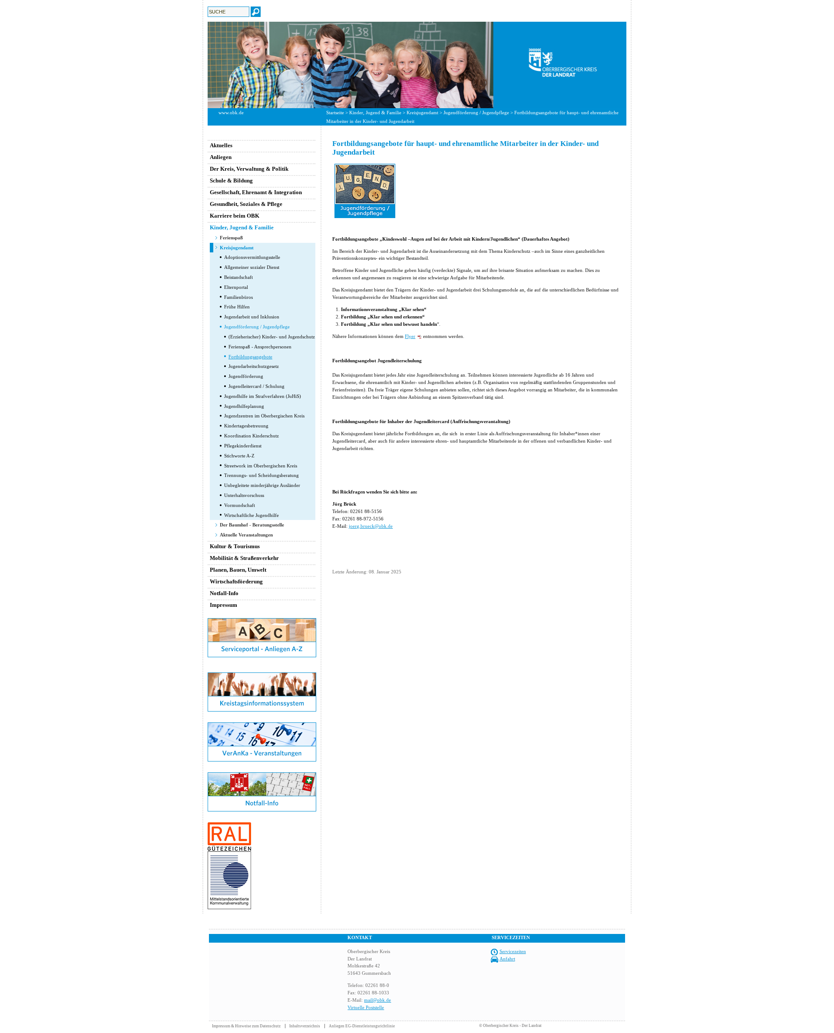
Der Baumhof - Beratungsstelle (252, 524)
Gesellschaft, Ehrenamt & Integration (256, 192)
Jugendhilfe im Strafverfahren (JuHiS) (262, 396)
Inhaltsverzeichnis (304, 1026)
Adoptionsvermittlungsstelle (252, 257)
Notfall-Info (224, 593)
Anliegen (221, 157)
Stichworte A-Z (239, 455)
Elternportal (236, 287)
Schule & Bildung (231, 180)
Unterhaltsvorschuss (244, 495)
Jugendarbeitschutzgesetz (253, 366)
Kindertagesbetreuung (246, 425)
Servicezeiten (513, 951)
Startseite (335, 112)
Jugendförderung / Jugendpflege (476, 112)
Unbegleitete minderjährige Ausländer (262, 485)
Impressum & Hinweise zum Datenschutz (246, 1026)
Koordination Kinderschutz (251, 435)
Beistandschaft (238, 277)
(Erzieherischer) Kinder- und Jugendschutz (271, 336)
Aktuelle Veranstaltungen (246, 534)
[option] (417, 65)
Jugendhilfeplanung (244, 406)
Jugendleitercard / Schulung (256, 386)
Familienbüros (238, 297)
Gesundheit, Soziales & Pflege (246, 204)
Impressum (223, 605)
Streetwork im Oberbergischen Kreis (260, 465)
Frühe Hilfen (237, 306)
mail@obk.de (377, 1000)
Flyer (410, 336)
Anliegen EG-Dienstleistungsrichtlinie (362, 1026)
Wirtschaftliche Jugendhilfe (251, 515)
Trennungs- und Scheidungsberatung (261, 475)
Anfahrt (507, 958)
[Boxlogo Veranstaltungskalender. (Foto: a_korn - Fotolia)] (262, 759)
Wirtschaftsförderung (236, 581)
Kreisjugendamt (422, 112)
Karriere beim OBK (234, 215)
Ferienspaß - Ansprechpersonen (259, 346)
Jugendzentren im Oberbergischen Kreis (264, 415)
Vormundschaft (239, 505)
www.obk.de (231, 112)
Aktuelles (221, 145)
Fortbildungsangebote (250, 356)
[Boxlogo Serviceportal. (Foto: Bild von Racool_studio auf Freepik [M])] (262, 655)
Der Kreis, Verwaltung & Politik (249, 169)
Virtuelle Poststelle (366, 1007)
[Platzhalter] (262, 670)
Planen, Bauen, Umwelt (238, 569)
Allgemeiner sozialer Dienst (251, 267)
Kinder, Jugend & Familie (375, 112)
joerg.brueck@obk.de (371, 526)
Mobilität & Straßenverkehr (244, 558)
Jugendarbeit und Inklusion (251, 316)
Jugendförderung (245, 376)
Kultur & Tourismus (235, 546)
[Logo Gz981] (229, 907)
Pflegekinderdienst (242, 445)
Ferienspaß (231, 237)
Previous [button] (201, 64)
